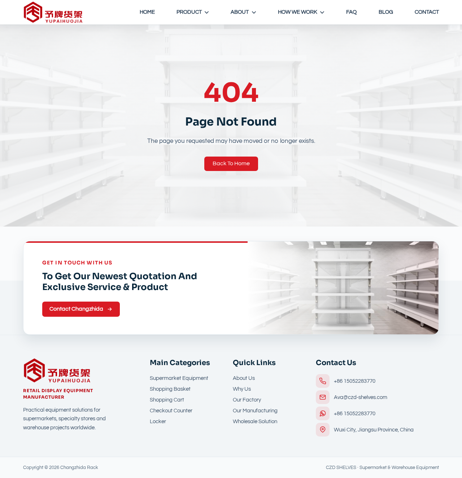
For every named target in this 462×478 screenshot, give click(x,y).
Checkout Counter (171, 410)
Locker (158, 421)
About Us (244, 378)
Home (147, 12)
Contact (427, 12)
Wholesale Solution (255, 421)
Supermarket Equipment (179, 378)
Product (189, 12)
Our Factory (247, 400)
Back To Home (231, 163)
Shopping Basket (170, 389)
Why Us (242, 389)
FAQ (351, 12)
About (240, 12)
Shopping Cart (167, 400)
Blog (386, 12)
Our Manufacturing (255, 410)
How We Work (297, 12)
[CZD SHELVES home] (53, 12)
